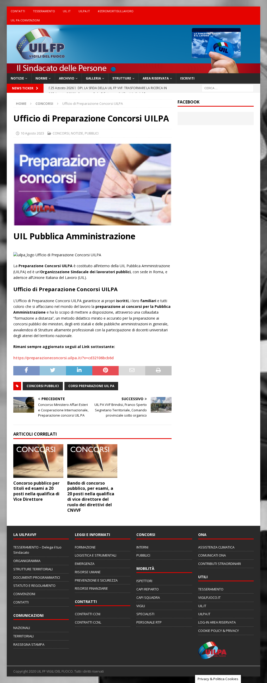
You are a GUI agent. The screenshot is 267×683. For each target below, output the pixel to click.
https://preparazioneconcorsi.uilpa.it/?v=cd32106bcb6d (63, 357)
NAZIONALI (21, 627)
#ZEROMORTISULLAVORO (116, 11)
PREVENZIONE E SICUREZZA (96, 580)
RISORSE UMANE (88, 572)
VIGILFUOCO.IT (209, 597)
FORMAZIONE (85, 547)
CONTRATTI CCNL (88, 622)
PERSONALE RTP (149, 622)
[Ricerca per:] (228, 87)
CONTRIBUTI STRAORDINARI (219, 563)
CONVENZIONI (24, 593)
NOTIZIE (17, 78)
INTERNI (142, 547)
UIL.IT (67, 11)
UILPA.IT (84, 11)
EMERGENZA (84, 563)
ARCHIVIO (66, 78)
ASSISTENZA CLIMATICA (216, 547)
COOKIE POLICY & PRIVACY (218, 630)
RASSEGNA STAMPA (28, 644)
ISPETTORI (144, 580)
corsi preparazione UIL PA (91, 386)
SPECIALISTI (145, 614)
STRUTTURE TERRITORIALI (33, 569)
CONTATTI (18, 11)
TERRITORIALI (23, 636)
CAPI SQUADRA (148, 597)
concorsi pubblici (43, 386)
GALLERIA (93, 78)
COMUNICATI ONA (212, 555)
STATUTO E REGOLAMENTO (34, 585)
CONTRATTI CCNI (87, 614)
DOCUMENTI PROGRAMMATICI (36, 577)
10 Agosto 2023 (32, 133)
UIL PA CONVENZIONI (25, 20)
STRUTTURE (121, 78)
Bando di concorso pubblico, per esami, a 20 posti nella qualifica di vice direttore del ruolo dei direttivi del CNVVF (90, 496)
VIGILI (140, 605)
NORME (41, 78)
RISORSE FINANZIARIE (91, 588)
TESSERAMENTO (44, 11)
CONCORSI (61, 133)
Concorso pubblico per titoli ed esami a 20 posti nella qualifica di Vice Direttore (36, 491)
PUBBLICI (92, 133)
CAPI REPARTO (147, 589)
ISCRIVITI (187, 78)
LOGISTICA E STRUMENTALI (95, 555)
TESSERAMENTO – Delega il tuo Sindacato (37, 550)
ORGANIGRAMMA (26, 560)
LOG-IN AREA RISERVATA (217, 622)
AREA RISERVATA (156, 78)
